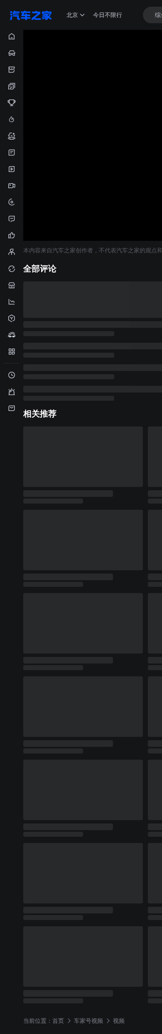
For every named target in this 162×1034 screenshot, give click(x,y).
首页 (58, 1020)
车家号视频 (88, 1020)
